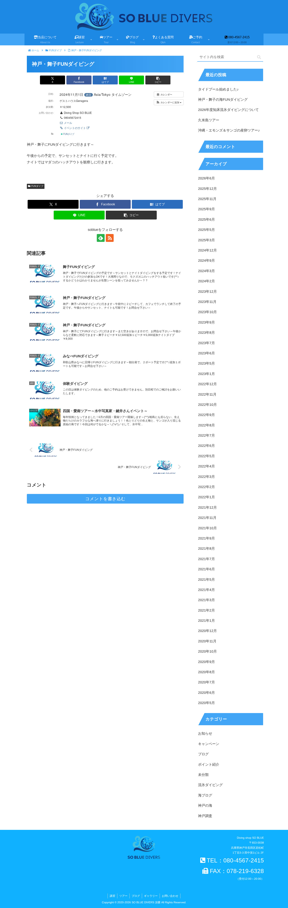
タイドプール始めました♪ (218, 89)
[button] (157, 80)
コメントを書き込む (105, 498)
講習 (112, 895)
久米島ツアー (208, 120)
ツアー (123, 895)
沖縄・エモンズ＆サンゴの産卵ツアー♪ (229, 130)
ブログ (136, 895)
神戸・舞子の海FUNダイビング (223, 99)
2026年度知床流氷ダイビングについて (228, 110)
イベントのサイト (75, 128)
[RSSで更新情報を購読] (110, 238)
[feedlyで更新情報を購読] (101, 238)
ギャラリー (151, 895)
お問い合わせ (170, 895)
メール (67, 123)
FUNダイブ (68, 133)
